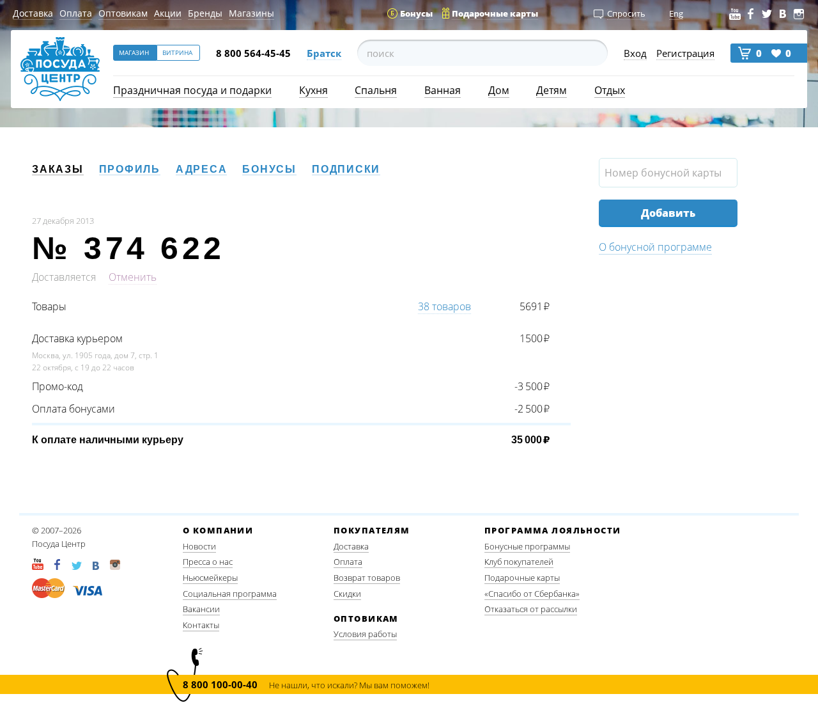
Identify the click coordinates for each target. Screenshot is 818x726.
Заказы (58, 169)
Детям (551, 90)
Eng (676, 13)
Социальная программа (230, 593)
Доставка (33, 13)
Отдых (609, 90)
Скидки (347, 593)
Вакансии (201, 609)
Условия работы (365, 634)
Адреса (202, 169)
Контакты (201, 625)
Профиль (129, 169)
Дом (498, 90)
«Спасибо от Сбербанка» (532, 593)
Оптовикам (123, 13)
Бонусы (269, 169)
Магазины (251, 13)
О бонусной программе (655, 247)
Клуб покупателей (518, 561)
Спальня (376, 90)
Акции (167, 13)
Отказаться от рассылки (530, 609)
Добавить (668, 213)
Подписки (346, 169)
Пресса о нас (208, 561)
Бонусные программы (527, 546)
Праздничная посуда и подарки (192, 90)
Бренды (205, 13)
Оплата (75, 13)
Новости (199, 546)
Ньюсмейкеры (210, 577)
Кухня (313, 90)
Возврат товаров (367, 577)
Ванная (442, 90)
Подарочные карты (522, 577)
